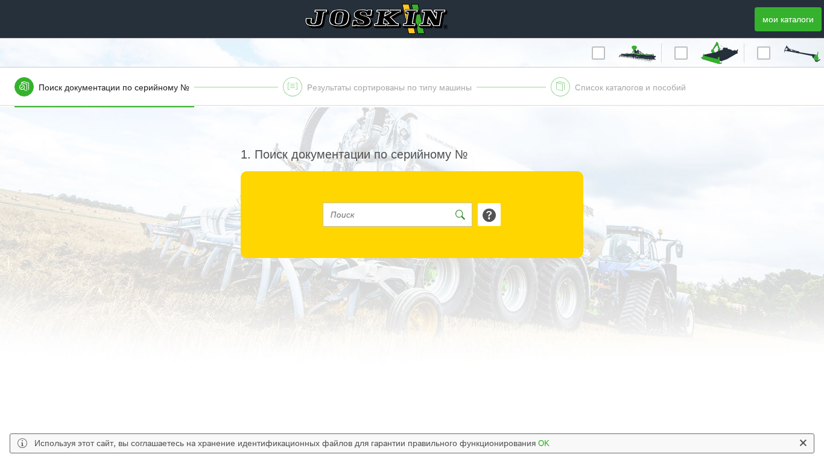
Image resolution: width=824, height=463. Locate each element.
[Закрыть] (803, 443)
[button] (637, 53)
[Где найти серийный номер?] (489, 214)
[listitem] (144, 91)
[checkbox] (598, 53)
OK (544, 443)
